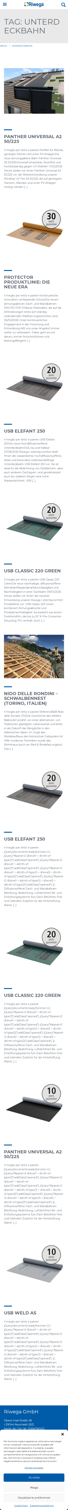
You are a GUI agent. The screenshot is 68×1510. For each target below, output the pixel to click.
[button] (62, 1434)
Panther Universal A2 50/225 (33, 139)
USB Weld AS (20, 1313)
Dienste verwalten (34, 1467)
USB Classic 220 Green (32, 570)
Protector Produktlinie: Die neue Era (27, 282)
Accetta (34, 1477)
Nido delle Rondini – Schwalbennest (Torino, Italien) (31, 698)
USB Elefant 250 (24, 431)
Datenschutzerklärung (42, 1505)
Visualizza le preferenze (34, 1497)
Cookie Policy (21, 1505)
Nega (34, 1487)
